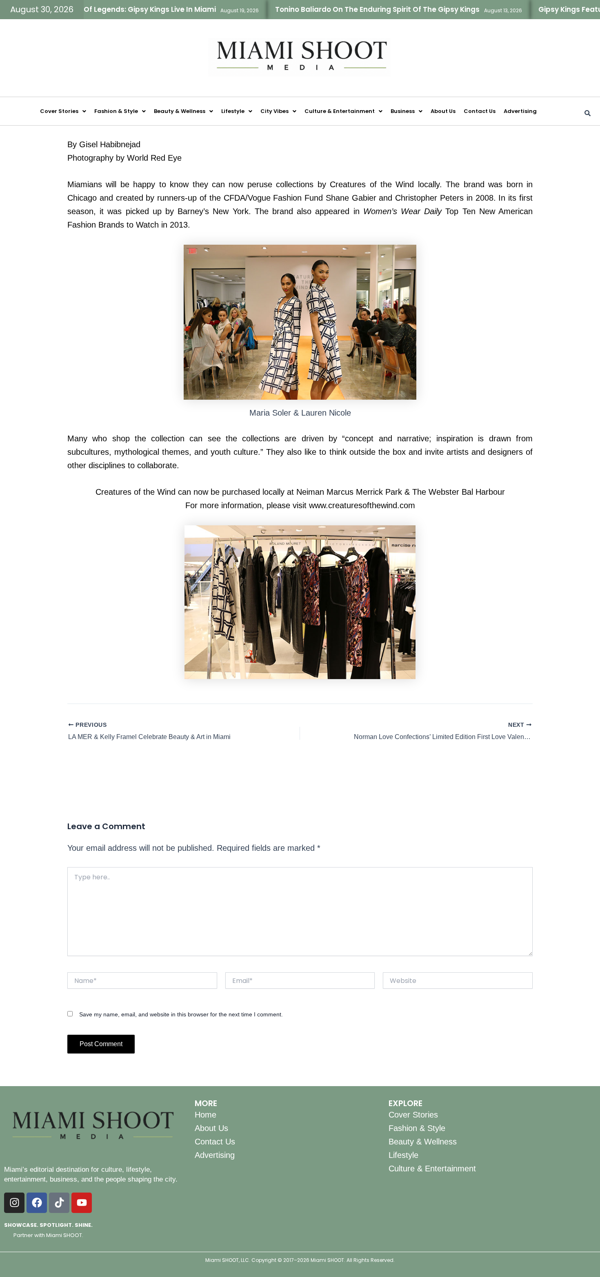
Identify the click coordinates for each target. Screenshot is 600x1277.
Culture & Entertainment (339, 111)
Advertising (520, 111)
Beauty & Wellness (179, 111)
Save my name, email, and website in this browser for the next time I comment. (181, 1014)
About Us (443, 111)
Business (403, 111)
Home (205, 1114)
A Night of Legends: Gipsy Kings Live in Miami (107, 9)
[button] (63, 111)
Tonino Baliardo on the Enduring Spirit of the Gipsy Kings (349, 9)
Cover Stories (59, 111)
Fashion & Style (116, 111)
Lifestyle (232, 111)
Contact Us (480, 111)
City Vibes (274, 111)
